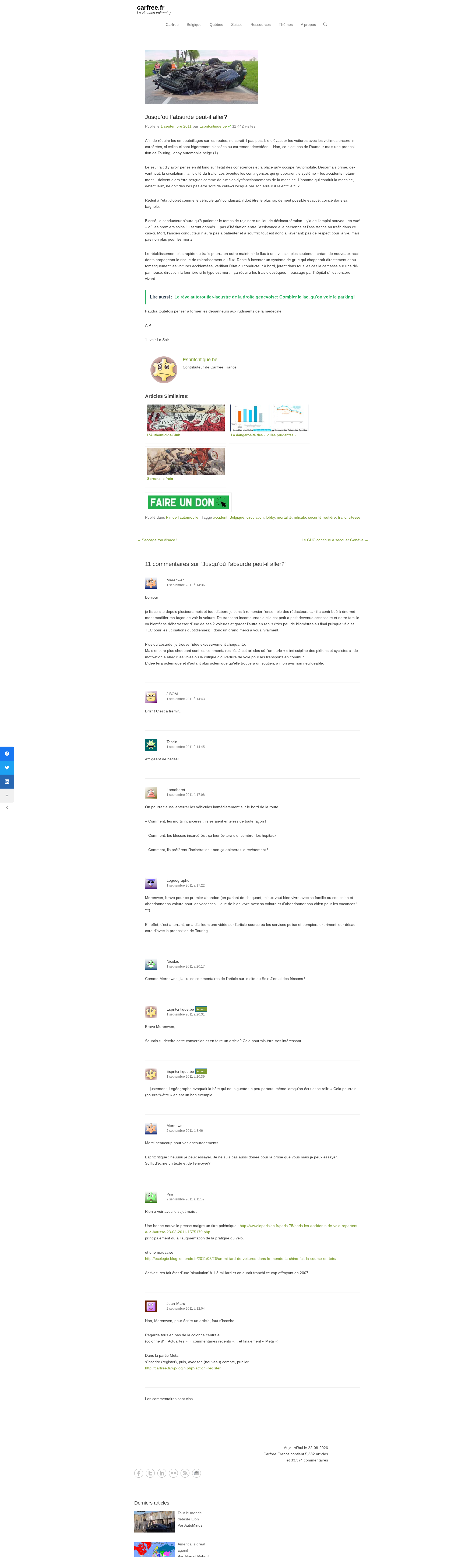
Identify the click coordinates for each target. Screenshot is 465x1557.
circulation (255, 517)
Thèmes (286, 24)
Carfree (172, 24)
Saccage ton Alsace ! (157, 540)
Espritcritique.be (213, 126)
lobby (270, 517)
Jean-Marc (176, 1303)
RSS (185, 1473)
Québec (216, 24)
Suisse (236, 24)
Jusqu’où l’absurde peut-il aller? (186, 117)
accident (220, 517)
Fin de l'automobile (182, 517)
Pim (170, 1194)
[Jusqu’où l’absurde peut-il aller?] (252, 77)
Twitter (150, 1473)
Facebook (138, 1473)
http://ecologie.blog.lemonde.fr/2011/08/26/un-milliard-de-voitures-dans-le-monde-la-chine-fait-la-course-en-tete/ (240, 1258)
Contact (196, 1473)
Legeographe (178, 880)
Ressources (261, 24)
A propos (308, 24)
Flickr (173, 1473)
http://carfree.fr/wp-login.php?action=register (183, 1368)
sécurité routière (322, 517)
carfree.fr (150, 7)
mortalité (284, 517)
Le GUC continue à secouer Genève (335, 540)
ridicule (300, 517)
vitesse (354, 517)
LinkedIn (161, 1473)
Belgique (194, 24)
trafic (342, 517)
